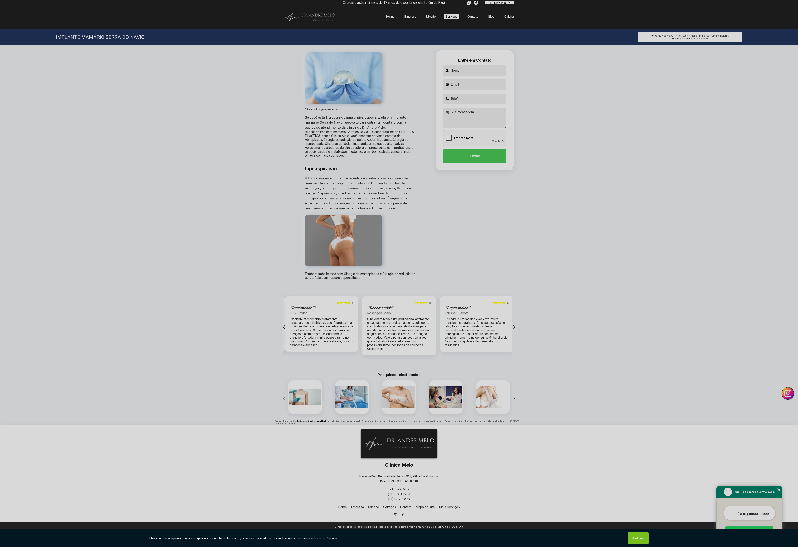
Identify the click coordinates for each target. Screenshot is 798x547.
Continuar (638, 538)
